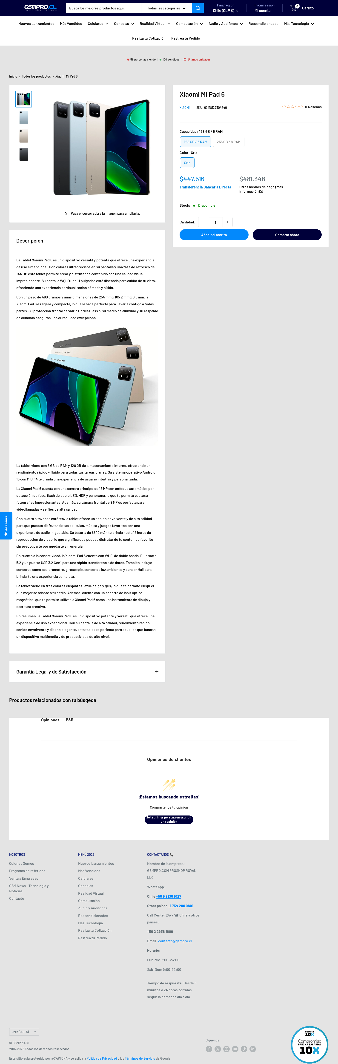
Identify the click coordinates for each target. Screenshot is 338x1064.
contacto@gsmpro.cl (175, 941)
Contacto (16, 898)
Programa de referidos (27, 870)
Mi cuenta (263, 10)
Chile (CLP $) (20, 1032)
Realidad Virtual (152, 23)
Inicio (13, 76)
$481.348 (252, 179)
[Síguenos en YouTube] (235, 1049)
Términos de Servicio (140, 1058)
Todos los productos (36, 76)
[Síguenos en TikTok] (244, 1049)
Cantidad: (187, 222)
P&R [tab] (70, 720)
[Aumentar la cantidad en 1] (227, 222)
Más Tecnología (296, 23)
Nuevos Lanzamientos (36, 23)
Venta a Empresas (23, 878)
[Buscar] (198, 8)
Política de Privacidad (102, 1058)
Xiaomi (185, 108)
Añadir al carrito (214, 234)
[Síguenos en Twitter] (218, 1049)
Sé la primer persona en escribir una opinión (169, 820)
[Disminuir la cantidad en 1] (203, 222)
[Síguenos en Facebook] (209, 1049)
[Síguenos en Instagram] (226, 1049)
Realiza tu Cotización (149, 38)
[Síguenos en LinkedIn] (252, 1049)
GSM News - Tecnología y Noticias (29, 888)
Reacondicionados (263, 23)
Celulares (95, 23)
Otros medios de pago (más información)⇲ (261, 189)
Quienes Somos (21, 863)
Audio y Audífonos (223, 23)
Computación (187, 23)
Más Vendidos (71, 23)
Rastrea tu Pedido (185, 38)
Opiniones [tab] (50, 720)
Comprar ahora (287, 234)
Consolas (121, 23)
